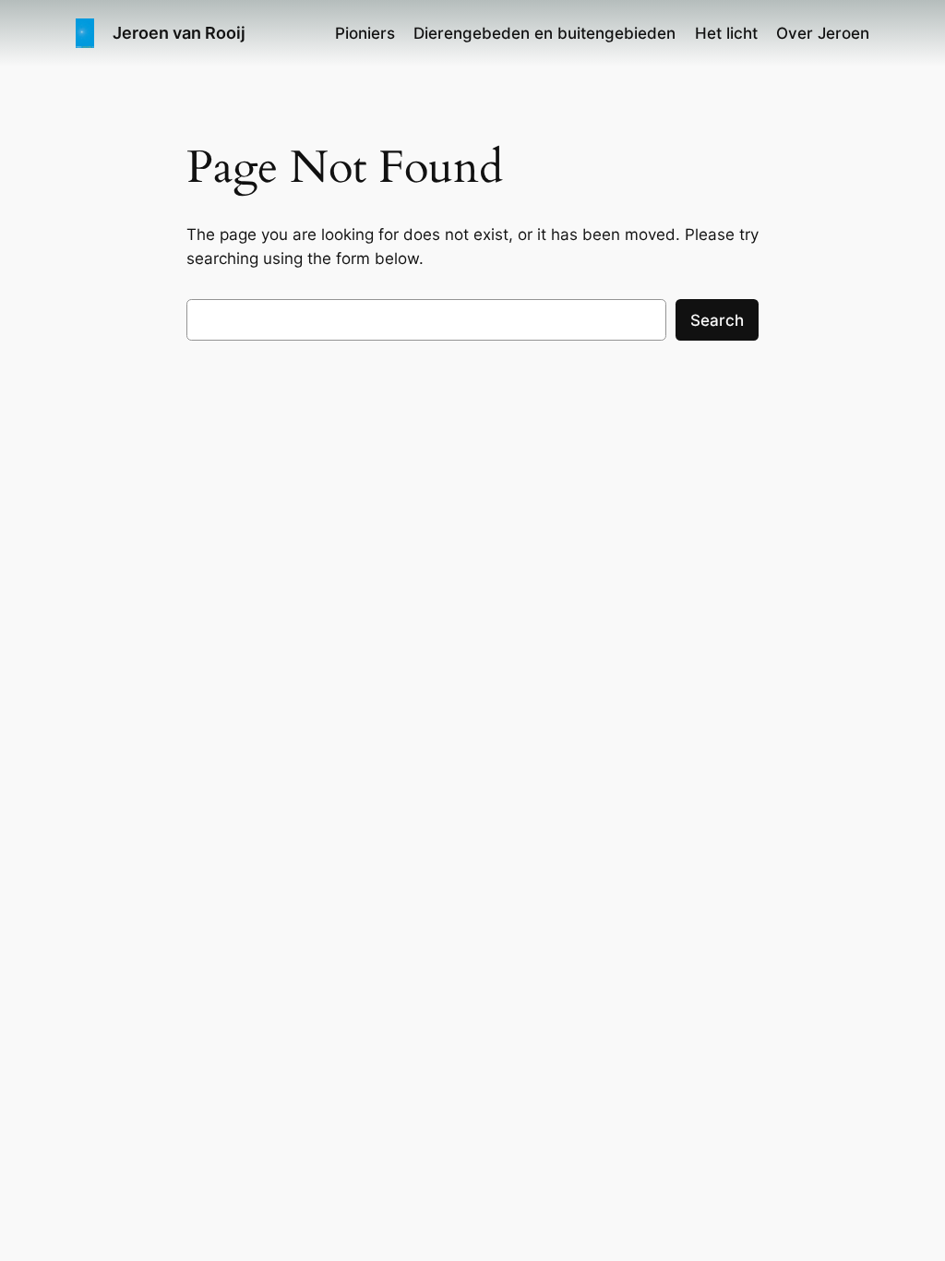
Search (717, 320)
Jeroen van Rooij (179, 32)
